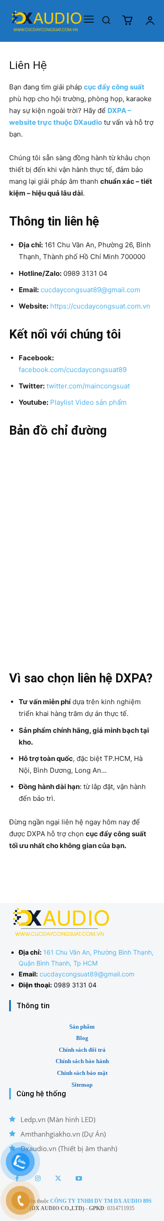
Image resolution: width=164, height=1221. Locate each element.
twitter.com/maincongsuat (88, 386)
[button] (106, 20)
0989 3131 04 (75, 985)
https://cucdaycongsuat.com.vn (100, 306)
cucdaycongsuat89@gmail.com (90, 289)
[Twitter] (58, 1179)
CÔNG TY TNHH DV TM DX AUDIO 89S (101, 1201)
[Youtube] (79, 1179)
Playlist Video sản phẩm (88, 402)
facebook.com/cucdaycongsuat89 (73, 369)
